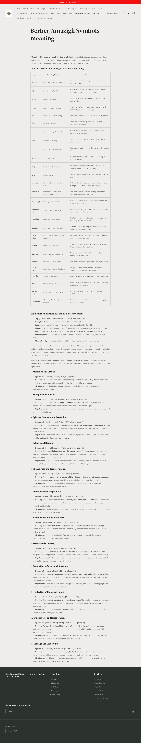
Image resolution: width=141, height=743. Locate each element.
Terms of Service (99, 683)
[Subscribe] (42, 711)
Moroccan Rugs (55, 695)
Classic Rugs (54, 687)
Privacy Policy (98, 687)
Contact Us (97, 679)
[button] (42, 8)
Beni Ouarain (54, 683)
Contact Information (101, 698)
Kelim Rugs (54, 691)
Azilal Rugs (53, 679)
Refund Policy (98, 695)
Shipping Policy (99, 691)
